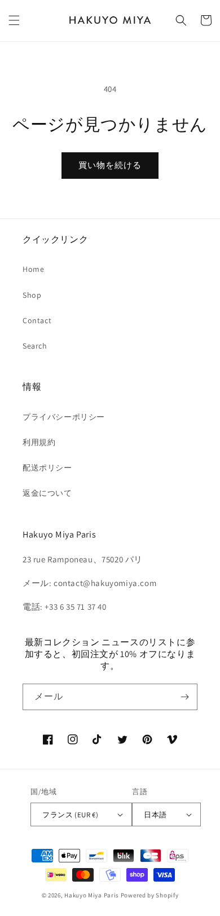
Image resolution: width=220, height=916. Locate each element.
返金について (47, 493)
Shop (32, 295)
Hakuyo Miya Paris (91, 895)
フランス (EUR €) (70, 815)
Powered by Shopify (150, 895)
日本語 (155, 815)
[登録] (184, 697)
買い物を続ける (110, 165)
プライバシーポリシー (64, 417)
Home (33, 269)
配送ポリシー (47, 468)
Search (35, 346)
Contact (37, 320)
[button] (14, 20)
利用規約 (39, 442)
